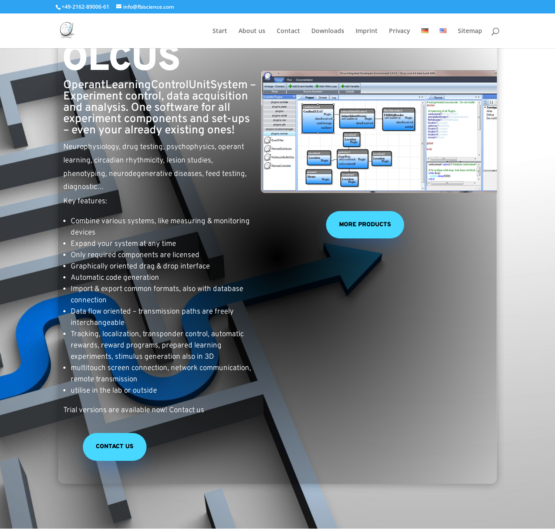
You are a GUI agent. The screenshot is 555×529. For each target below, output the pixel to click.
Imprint (367, 31)
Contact (288, 31)
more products (365, 224)
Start (219, 31)
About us (251, 31)
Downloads (327, 31)
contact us (115, 446)
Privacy (399, 31)
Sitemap (470, 31)
